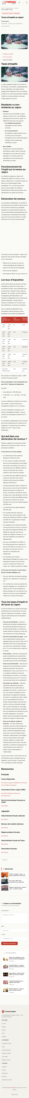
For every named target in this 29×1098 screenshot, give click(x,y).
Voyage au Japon (8, 54)
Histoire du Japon (6, 1053)
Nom (3, 926)
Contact (4, 1070)
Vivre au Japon (7, 57)
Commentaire (5, 910)
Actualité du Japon (6, 1043)
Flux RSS (4, 1076)
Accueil (2, 8)
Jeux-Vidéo (5, 1056)
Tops (3, 1033)
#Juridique (4, 859)
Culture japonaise (6, 1050)
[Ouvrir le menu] (26, 2)
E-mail (3, 934)
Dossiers (4, 1036)
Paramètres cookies (7, 1079)
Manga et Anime (6, 1059)
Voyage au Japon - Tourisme (12, 8)
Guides (3, 1030)
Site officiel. (4, 806)
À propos (4, 1066)
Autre (3, 1046)
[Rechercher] (19, 2)
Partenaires (5, 1073)
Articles (4, 1026)
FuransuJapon (13, 1087)
